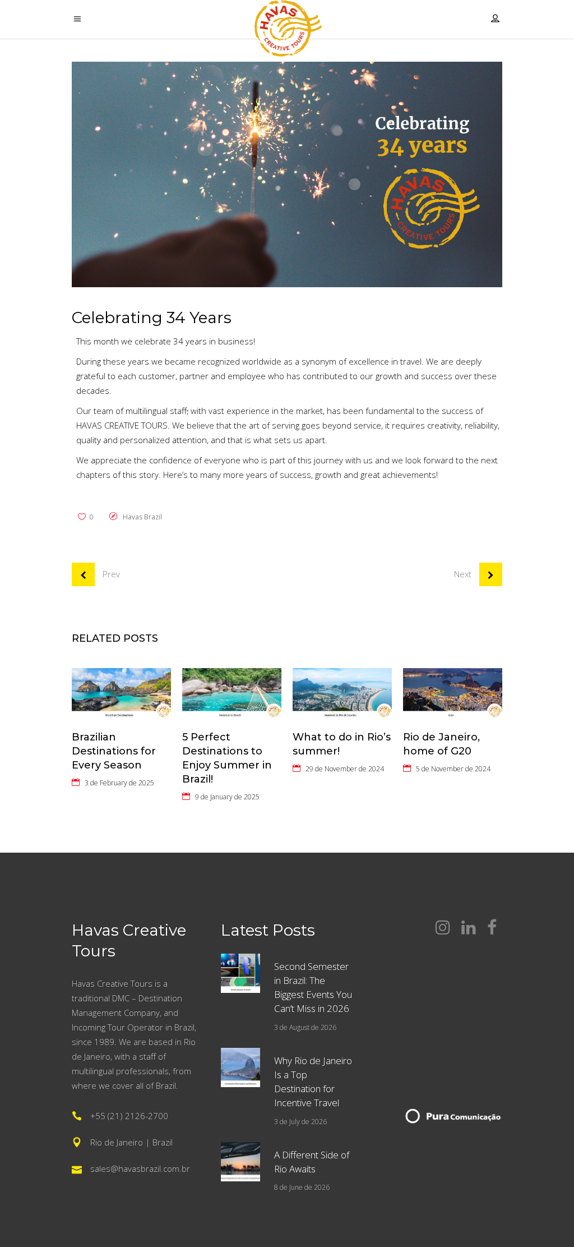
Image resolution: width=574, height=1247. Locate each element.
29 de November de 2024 (344, 769)
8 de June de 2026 (302, 1187)
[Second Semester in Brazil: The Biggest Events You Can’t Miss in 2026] (240, 973)
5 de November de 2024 (453, 769)
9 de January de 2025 (227, 797)
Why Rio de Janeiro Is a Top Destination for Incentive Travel (313, 1081)
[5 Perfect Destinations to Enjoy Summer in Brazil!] (231, 694)
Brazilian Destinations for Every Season (114, 751)
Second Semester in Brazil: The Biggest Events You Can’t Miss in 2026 (313, 987)
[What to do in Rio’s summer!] (342, 694)
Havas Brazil (142, 517)
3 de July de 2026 (300, 1121)
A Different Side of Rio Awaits (311, 1161)
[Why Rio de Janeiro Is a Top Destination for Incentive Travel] (240, 1067)
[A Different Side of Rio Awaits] (240, 1161)
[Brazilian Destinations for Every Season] (121, 694)
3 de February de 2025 (119, 783)
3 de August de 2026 (305, 1027)
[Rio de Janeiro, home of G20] (452, 694)
